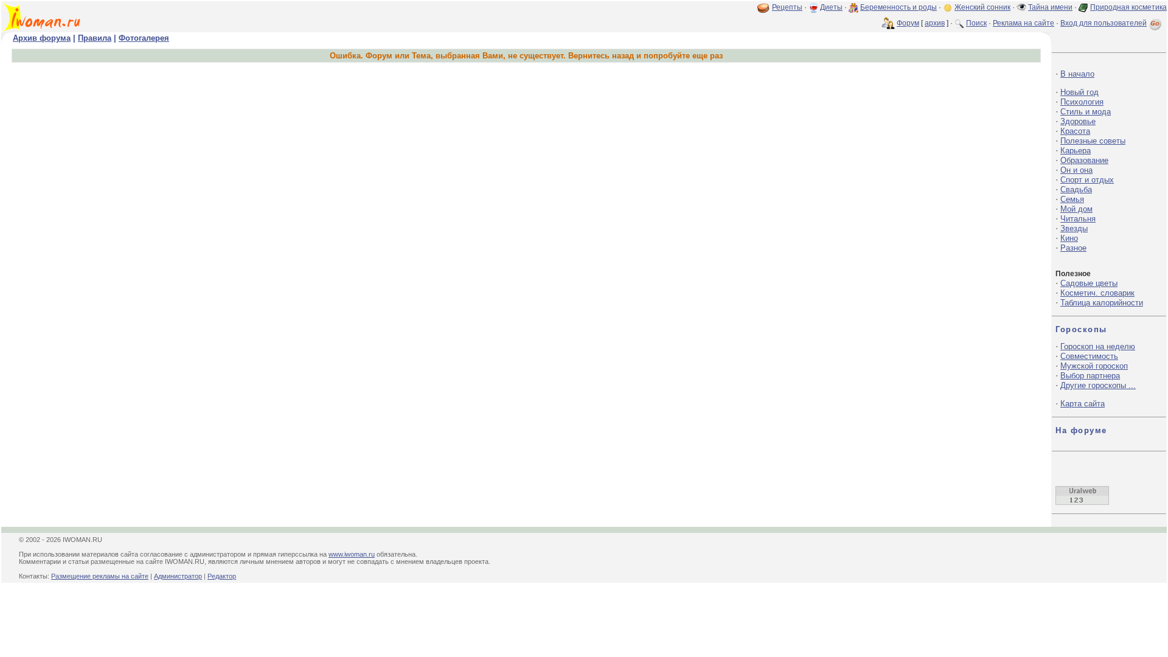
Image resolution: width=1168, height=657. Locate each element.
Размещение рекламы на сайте (99, 576)
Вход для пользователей (1103, 23)
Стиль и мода (1085, 111)
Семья (1072, 199)
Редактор (221, 576)
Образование (1084, 160)
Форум (908, 23)
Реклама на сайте (1023, 23)
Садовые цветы (1089, 283)
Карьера (1075, 150)
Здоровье (1078, 121)
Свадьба (1076, 189)
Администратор (178, 576)
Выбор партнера (1090, 375)
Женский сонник (982, 7)
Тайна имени (1050, 7)
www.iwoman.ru (351, 554)
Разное (1073, 247)
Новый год (1079, 92)
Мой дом (1076, 209)
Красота (1075, 131)
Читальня (1078, 218)
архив (935, 23)
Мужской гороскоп (1094, 365)
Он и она (1076, 170)
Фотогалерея (144, 38)
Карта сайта (1082, 403)
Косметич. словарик (1097, 292)
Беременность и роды (898, 7)
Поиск (976, 23)
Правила (94, 38)
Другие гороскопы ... (1098, 385)
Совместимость (1089, 356)
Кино (1069, 238)
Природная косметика (1128, 7)
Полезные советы (1092, 140)
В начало (1077, 73)
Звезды (1074, 228)
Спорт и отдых (1087, 179)
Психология (1082, 101)
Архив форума (42, 38)
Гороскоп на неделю (1097, 346)
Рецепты (787, 7)
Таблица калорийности (1101, 302)
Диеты (831, 7)
